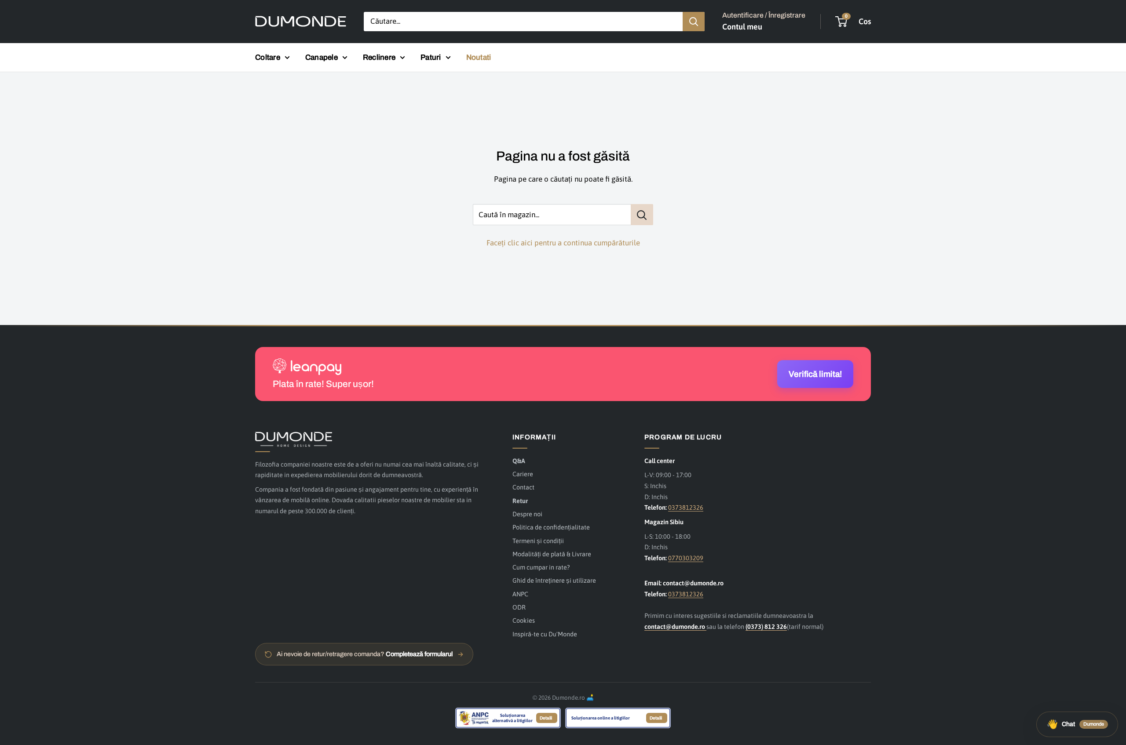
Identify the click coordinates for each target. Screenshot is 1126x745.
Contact (523, 487)
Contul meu (742, 26)
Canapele (321, 57)
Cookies (523, 620)
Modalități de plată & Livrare (551, 554)
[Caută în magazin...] (642, 214)
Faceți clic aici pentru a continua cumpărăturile (563, 242)
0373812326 (685, 507)
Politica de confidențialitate (551, 527)
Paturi (430, 57)
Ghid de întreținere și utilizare (554, 580)
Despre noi (527, 514)
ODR (519, 607)
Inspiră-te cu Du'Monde (544, 634)
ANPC (520, 594)
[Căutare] (694, 21)
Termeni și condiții (538, 540)
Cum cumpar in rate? (541, 567)
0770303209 (685, 558)
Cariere (522, 474)
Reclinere (379, 57)
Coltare (267, 57)
